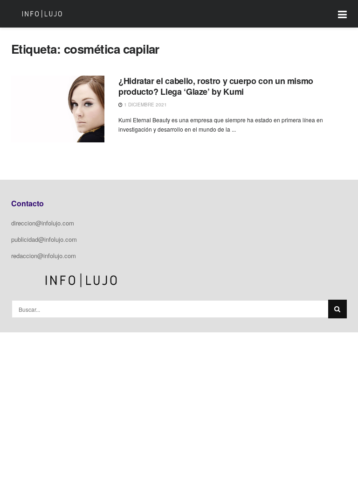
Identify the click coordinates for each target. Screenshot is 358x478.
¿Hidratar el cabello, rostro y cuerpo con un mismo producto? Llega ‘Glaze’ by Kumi (215, 86)
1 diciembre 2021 (145, 104)
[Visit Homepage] (42, 14)
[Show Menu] (342, 14)
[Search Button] (337, 309)
